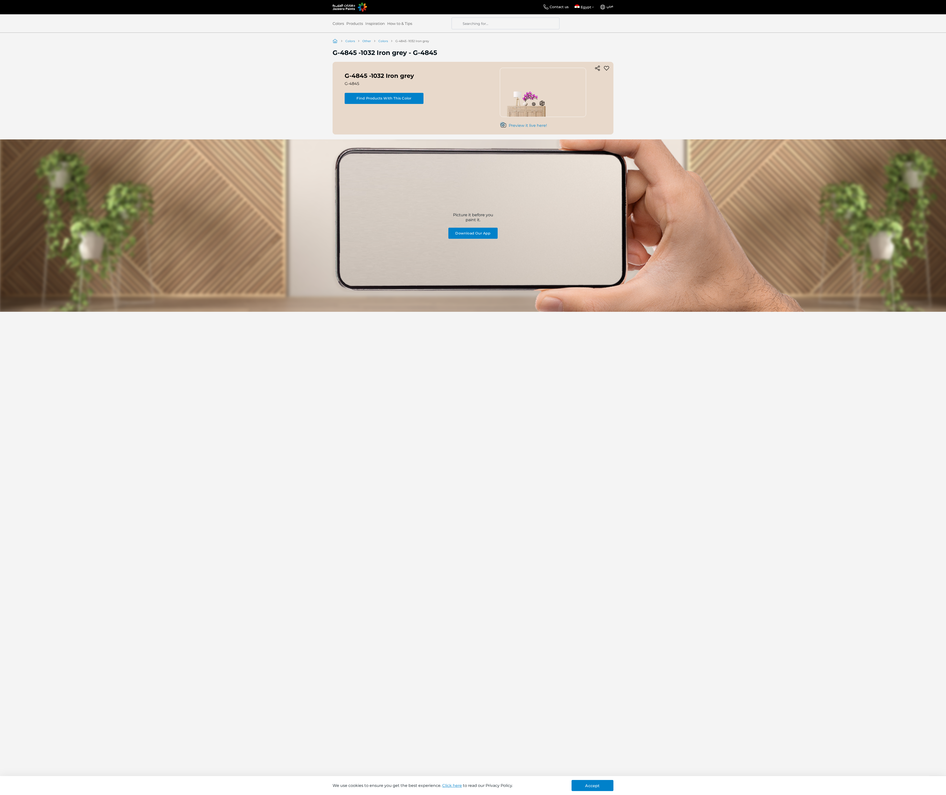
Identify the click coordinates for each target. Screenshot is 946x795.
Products (354, 23)
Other (366, 41)
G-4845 (352, 83)
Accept (592, 785)
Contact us (559, 7)
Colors (338, 23)
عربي (610, 6)
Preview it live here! (528, 125)
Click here (452, 785)
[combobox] (505, 23)
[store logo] (350, 7)
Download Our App (472, 233)
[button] (585, 7)
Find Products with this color (383, 98)
